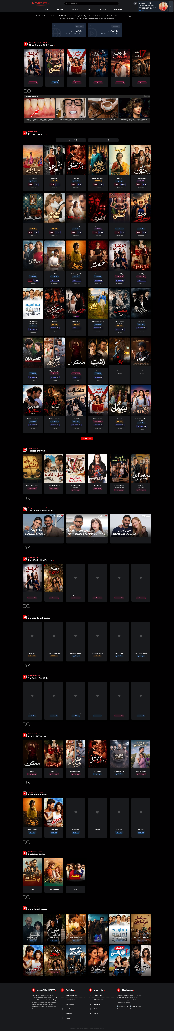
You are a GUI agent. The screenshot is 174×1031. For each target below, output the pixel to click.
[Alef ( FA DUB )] (97, 696)
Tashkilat (76, 420)
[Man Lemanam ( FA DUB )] (33, 160)
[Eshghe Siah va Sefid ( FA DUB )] (141, 960)
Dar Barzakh (141, 81)
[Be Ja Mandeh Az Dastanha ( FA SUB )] (75, 468)
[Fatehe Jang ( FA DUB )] (76, 208)
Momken (76, 372)
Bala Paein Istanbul (76, 81)
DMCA (96, 1013)
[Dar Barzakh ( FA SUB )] (141, 63)
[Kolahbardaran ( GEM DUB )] (76, 303)
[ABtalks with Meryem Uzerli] (130, 525)
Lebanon (68, 1018)
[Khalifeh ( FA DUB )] (54, 256)
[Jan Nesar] (97, 812)
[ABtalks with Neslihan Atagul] (86, 525)
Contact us (97, 1009)
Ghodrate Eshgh (33, 81)
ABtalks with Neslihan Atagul (87, 540)
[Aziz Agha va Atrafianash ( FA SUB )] (140, 468)
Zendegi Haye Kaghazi (32, 487)
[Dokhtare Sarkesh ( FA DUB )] (141, 208)
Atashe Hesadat (141, 180)
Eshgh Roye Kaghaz (54, 372)
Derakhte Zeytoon (54, 596)
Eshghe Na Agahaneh (54, 487)
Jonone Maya (54, 831)
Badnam (119, 371)
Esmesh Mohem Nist (140, 773)
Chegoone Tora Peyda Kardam (141, 421)
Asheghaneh (75, 831)
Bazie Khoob (97, 487)
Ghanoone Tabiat (98, 81)
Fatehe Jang (76, 227)
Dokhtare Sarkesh (141, 227)
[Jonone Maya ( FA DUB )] (53, 812)
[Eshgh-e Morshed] (53, 872)
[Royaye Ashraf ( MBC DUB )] (98, 208)
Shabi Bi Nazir (119, 655)
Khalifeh (54, 275)
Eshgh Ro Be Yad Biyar (141, 655)
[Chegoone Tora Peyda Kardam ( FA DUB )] (141, 400)
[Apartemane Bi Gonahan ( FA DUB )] (141, 929)
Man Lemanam (33, 180)
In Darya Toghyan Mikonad (119, 324)
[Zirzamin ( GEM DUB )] (54, 303)
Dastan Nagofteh (76, 275)
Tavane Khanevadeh (97, 180)
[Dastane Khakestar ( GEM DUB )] (33, 208)
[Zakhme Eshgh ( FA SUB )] (119, 256)
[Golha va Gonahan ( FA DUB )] (54, 400)
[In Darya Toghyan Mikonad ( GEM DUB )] (119, 303)
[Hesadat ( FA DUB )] (98, 256)
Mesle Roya (54, 180)
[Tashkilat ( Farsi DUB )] (76, 400)
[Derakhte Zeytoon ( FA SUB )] (53, 578)
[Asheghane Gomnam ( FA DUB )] (75, 636)
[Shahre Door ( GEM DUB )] (54, 208)
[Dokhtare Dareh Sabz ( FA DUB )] (98, 303)
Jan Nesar (97, 829)
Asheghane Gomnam (75, 655)
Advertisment (98, 999)
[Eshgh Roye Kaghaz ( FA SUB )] (54, 353)
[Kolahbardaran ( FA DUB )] (33, 353)
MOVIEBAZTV (40, 3)
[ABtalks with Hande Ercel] (43, 525)
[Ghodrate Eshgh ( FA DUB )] (33, 63)
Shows (88, 9)
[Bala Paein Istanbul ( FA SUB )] (76, 63)
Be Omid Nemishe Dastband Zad (33, 324)
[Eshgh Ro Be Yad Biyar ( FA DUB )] (140, 636)
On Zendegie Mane (33, 275)
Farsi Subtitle (70, 1004)
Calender (102, 9)
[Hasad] (75, 872)
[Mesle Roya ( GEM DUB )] (54, 160)
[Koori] (141, 353)
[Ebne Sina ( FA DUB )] (140, 696)
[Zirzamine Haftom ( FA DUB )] (119, 754)
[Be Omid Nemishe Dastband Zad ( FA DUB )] (33, 303)
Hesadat (98, 275)
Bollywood (69, 1013)
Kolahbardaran (76, 323)
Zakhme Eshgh (120, 275)
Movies (75, 9)
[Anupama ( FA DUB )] (119, 160)
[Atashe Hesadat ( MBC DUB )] (141, 160)
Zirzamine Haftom (119, 773)
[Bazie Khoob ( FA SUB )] (97, 468)
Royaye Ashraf (98, 227)
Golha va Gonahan (54, 420)
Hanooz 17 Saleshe (120, 81)
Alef (97, 714)
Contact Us (118, 9)
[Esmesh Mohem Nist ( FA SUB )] (140, 754)
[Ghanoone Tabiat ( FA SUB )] (98, 63)
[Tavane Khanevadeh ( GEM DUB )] (98, 160)
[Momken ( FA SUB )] (76, 353)
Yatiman (119, 420)
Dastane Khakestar (32, 227)
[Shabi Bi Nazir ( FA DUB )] (119, 636)
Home (47, 9)
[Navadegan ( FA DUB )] (119, 812)
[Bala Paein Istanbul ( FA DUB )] (33, 400)
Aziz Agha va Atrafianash (140, 488)
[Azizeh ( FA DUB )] (98, 960)
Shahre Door (54, 227)
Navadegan (119, 831)
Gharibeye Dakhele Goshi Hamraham (119, 488)
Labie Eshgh (141, 275)
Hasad (75, 889)
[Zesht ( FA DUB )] (98, 353)
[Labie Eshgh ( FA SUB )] (141, 256)
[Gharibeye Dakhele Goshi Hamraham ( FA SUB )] (119, 468)
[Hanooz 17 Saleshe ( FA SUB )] (120, 63)
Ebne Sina (141, 714)
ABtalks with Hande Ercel (43, 540)
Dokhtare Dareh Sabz (98, 323)
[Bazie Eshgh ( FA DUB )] (76, 160)
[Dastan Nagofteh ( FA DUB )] (76, 256)
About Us (97, 1004)
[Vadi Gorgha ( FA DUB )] (141, 303)
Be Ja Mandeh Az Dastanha (75, 488)
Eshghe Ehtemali (54, 81)
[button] (25, 91)
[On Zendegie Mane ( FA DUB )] (33, 256)
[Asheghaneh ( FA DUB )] (75, 812)
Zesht (98, 372)
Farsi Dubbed (70, 1009)
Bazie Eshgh (76, 180)
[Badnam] (119, 353)
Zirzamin (54, 323)
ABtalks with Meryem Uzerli (130, 540)
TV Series (60, 9)
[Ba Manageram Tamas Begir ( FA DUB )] (76, 960)
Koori (141, 371)
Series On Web (70, 999)
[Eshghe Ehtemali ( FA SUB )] (54, 63)
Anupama (119, 180)
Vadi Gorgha (141, 323)
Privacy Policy (98, 995)
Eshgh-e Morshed (54, 889)
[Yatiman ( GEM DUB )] (119, 400)
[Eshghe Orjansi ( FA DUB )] (119, 960)
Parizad (32, 889)
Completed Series (71, 995)
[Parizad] (32, 872)
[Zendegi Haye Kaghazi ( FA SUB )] (32, 468)
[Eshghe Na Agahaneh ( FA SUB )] (53, 468)
